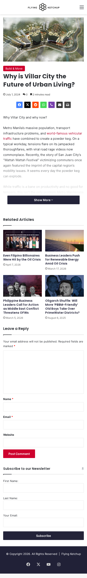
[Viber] (51, 105)
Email (8, 417)
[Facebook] (19, 105)
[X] (27, 105)
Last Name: (10, 498)
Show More (42, 200)
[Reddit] (35, 105)
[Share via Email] (59, 105)
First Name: (10, 481)
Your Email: (10, 515)
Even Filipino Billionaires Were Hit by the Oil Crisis (22, 257)
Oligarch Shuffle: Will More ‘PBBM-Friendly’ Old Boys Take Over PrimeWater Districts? (62, 307)
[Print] (67, 105)
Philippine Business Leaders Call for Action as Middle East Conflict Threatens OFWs (21, 307)
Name (8, 399)
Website (8, 434)
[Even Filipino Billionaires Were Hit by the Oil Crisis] (22, 240)
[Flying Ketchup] (43, 7)
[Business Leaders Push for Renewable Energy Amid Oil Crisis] (64, 240)
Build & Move (14, 68)
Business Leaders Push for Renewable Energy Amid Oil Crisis (62, 259)
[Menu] (82, 8)
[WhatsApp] (43, 105)
